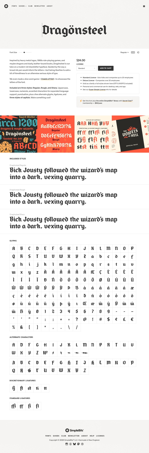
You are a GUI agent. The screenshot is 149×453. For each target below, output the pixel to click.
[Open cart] (144, 6)
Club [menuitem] (30, 6)
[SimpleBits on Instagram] (66, 444)
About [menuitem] (49, 6)
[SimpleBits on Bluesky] (74, 444)
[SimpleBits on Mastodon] (78, 444)
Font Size (13, 52)
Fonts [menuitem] (14, 6)
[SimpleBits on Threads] (70, 444)
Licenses (100, 436)
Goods (56, 436)
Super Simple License (97, 89)
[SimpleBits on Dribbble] (82, 444)
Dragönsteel (74, 30)
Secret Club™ (128, 100)
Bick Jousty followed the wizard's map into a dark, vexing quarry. (63, 173)
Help (92, 436)
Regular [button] (124, 52)
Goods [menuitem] (22, 6)
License (80, 64)
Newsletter (73, 436)
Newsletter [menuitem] (39, 6)
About (84, 436)
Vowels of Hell (47, 78)
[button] (138, 52)
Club (63, 436)
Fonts (48, 436)
